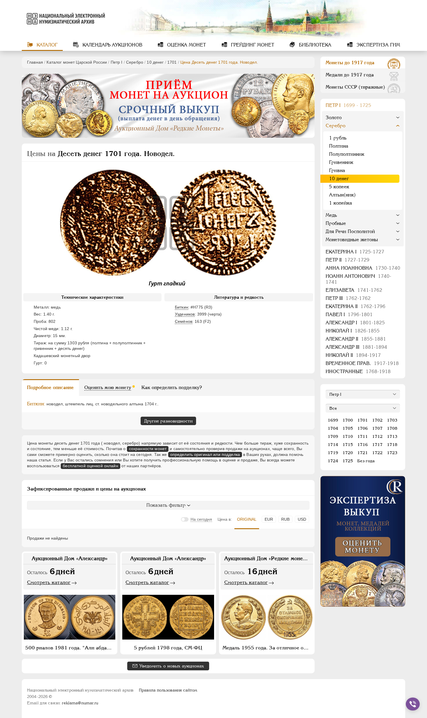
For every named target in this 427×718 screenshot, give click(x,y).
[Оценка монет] (362, 541)
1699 (333, 420)
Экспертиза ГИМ (377, 45)
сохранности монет (147, 448)
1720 (347, 452)
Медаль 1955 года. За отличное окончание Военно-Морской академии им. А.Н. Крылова (268, 648)
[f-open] (413, 704)
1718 (392, 444)
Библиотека (314, 45)
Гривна (337, 170)
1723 (392, 452)
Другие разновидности (168, 420)
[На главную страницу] (65, 18)
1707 (377, 428)
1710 (347, 436)
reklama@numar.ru (80, 703)
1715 (347, 444)
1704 (333, 428)
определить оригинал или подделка (205, 454)
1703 (392, 420)
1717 (377, 444)
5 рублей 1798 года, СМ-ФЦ (168, 648)
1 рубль (338, 138)
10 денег (155, 62)
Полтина (338, 146)
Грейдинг (251, 45)
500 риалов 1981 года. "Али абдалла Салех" (70, 648)
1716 (362, 444)
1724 (333, 461)
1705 (347, 428)
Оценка (186, 45)
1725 (347, 461)
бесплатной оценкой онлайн (90, 465)
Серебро (134, 62)
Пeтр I (117, 62)
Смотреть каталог (49, 582)
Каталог (46, 45)
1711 (362, 436)
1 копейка (340, 203)
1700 (347, 420)
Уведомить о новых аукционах (171, 665)
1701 (172, 62)
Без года (366, 461)
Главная (35, 62)
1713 (392, 436)
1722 (377, 452)
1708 (392, 428)
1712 (377, 436)
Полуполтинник (346, 154)
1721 (362, 452)
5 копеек (339, 186)
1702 (377, 420)
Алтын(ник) (342, 195)
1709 (333, 436)
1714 (333, 444)
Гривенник (341, 162)
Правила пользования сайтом (168, 690)
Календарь (111, 45)
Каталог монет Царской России (76, 62)
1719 (333, 452)
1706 (362, 428)
